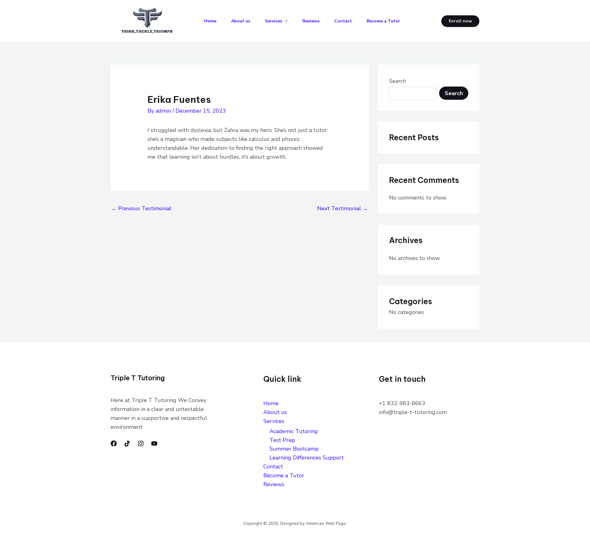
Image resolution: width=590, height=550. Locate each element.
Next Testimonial (342, 208)
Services (273, 21)
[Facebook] (114, 443)
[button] (285, 21)
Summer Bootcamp (294, 448)
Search (397, 81)
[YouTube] (154, 443)
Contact (343, 21)
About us (240, 21)
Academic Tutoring (293, 431)
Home (210, 21)
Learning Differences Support (308, 457)
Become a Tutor (383, 21)
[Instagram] (141, 443)
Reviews (311, 21)
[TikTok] (127, 443)
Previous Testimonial (141, 208)
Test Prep (282, 440)
